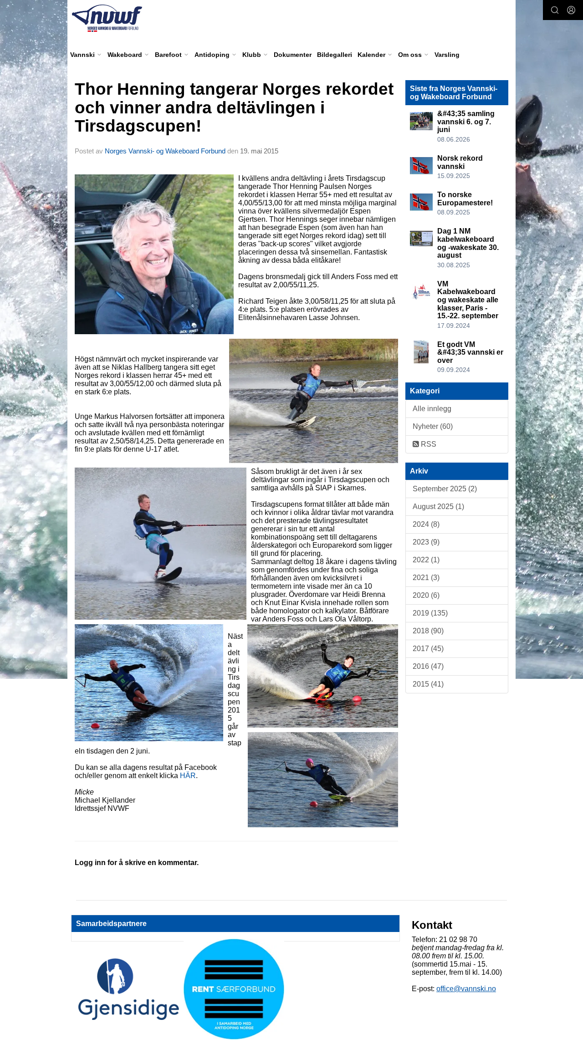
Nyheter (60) (433, 426)
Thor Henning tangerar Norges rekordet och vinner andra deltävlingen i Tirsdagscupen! (234, 107)
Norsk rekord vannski (460, 162)
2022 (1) (426, 560)
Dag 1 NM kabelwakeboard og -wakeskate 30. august (468, 243)
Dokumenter (293, 54)
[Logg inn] (571, 10)
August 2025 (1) (438, 506)
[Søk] (555, 10)
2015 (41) (428, 684)
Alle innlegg (432, 408)
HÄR (188, 775)
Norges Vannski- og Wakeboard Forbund (165, 151)
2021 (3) (426, 577)
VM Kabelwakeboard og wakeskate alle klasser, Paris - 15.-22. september (467, 300)
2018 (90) (428, 631)
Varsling (447, 54)
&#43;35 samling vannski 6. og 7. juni (466, 121)
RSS (427, 444)
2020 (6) (426, 595)
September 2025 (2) (445, 489)
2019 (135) (430, 613)
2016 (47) (428, 666)
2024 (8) (426, 524)
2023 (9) (426, 542)
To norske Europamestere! (465, 199)
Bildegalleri (334, 54)
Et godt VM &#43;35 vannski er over (470, 352)
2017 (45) (428, 648)
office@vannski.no (466, 989)
